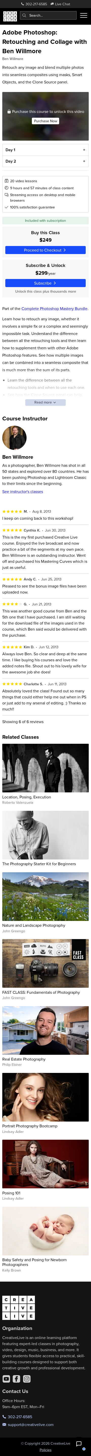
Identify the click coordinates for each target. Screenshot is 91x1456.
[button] (79, 1444)
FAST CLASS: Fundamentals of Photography (41, 992)
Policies (46, 1449)
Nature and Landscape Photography (33, 925)
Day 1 (10, 150)
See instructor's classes (22, 491)
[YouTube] (6, 1379)
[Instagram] (27, 1379)
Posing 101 (11, 1193)
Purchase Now (45, 120)
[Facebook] (16, 1379)
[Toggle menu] (84, 15)
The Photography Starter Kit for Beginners (39, 863)
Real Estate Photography (24, 1059)
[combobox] (48, 15)
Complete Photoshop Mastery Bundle (54, 308)
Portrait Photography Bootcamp (29, 1126)
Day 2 (11, 161)
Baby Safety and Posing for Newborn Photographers (34, 1262)
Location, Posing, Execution (26, 797)
